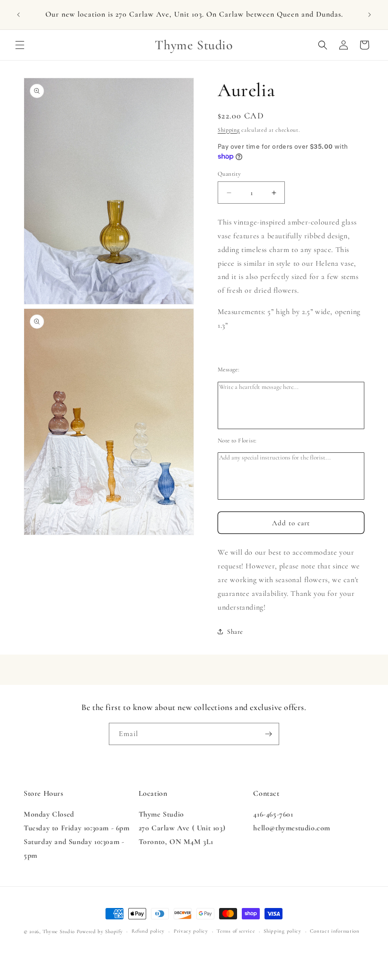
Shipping (229, 129)
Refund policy (148, 931)
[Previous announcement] (18, 14)
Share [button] (235, 632)
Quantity (229, 174)
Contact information (334, 931)
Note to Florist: (237, 440)
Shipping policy (282, 931)
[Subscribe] (268, 734)
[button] (19, 45)
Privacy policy (191, 931)
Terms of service (236, 931)
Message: (228, 369)
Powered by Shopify (100, 931)
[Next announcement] (369, 14)
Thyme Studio (59, 931)
